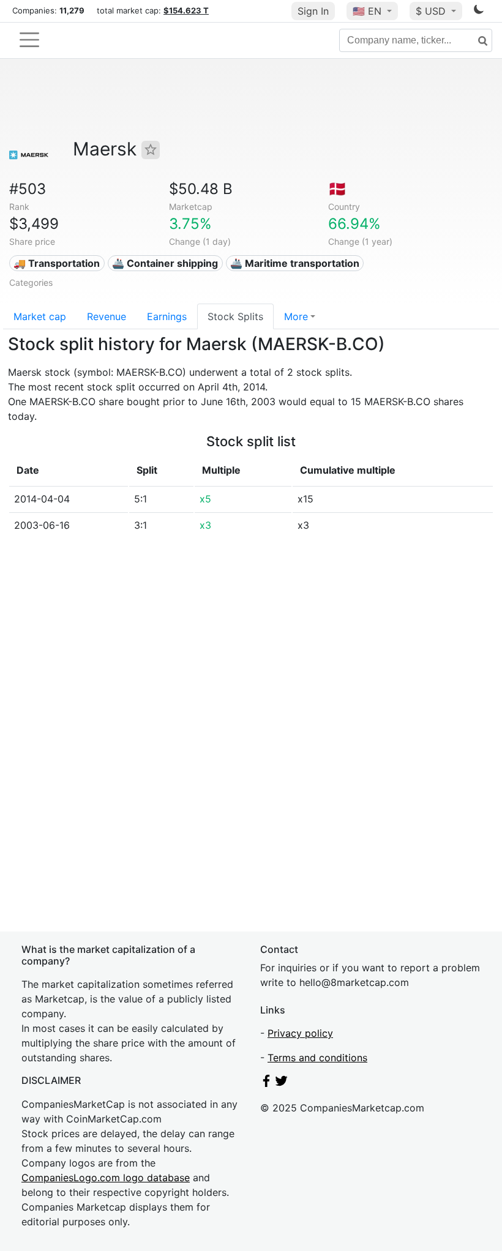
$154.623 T (186, 10)
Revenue (106, 316)
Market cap (39, 316)
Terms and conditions (317, 1057)
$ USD (432, 11)
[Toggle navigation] (29, 39)
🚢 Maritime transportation (294, 263)
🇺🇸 (367, 11)
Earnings (167, 316)
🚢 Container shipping (165, 263)
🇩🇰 (337, 189)
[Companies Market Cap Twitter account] (281, 1083)
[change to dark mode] (479, 12)
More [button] (296, 316)
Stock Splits (235, 316)
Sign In (313, 11)
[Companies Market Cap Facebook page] (266, 1083)
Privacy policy (300, 1033)
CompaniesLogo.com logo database (105, 1177)
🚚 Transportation (56, 263)
